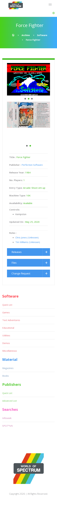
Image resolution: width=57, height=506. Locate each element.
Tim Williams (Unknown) (27, 242)
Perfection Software (32, 164)
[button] (53, 13)
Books (5, 375)
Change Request (21, 273)
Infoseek (6, 418)
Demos (6, 343)
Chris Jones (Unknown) (27, 237)
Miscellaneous (9, 350)
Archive (26, 35)
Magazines (8, 368)
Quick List (7, 304)
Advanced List (9, 400)
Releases (17, 252)
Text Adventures (11, 320)
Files (14, 262)
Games (6, 312)
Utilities (6, 335)
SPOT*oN (7, 425)
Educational (8, 327)
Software (42, 35)
